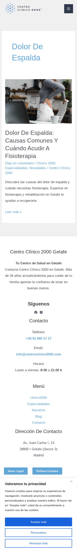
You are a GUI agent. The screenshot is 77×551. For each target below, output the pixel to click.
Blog (38, 416)
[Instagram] (41, 312)
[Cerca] (72, 481)
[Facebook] (35, 312)
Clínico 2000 (46, 163)
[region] (38, 514)
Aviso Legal (16, 471)
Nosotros (38, 410)
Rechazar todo (38, 543)
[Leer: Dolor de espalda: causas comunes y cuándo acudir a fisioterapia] (38, 101)
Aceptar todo (39, 521)
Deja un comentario (19, 163)
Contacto (38, 422)
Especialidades (16, 168)
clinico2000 (38, 398)
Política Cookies (47, 471)
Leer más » (13, 211)
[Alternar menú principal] (68, 8)
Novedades (37, 168)
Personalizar (38, 532)
